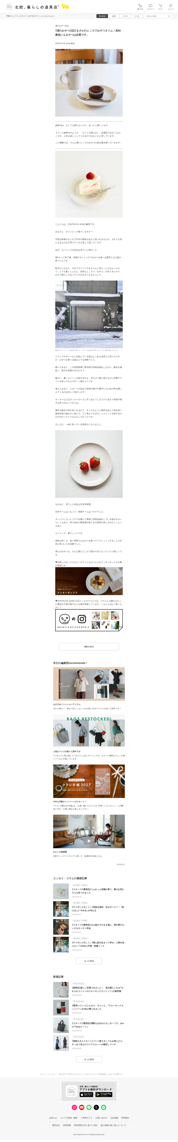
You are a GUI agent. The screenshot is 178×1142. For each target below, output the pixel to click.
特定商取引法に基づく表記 (85, 1125)
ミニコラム (51, 1074)
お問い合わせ (101, 1118)
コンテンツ (150, 9)
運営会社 (56, 1125)
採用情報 (67, 1125)
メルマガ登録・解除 (69, 1118)
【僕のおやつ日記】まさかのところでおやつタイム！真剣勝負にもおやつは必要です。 (91, 1074)
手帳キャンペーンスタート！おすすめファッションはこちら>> (30, 16)
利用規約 (125, 1118)
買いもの (140, 9)
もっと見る (89, 961)
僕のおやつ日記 (62, 26)
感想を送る (89, 646)
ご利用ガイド (86, 1118)
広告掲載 (114, 1118)
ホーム (42, 1074)
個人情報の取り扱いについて (113, 1125)
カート (161, 9)
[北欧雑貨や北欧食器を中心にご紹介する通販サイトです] (36, 6)
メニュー (171, 9)
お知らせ (53, 1118)
